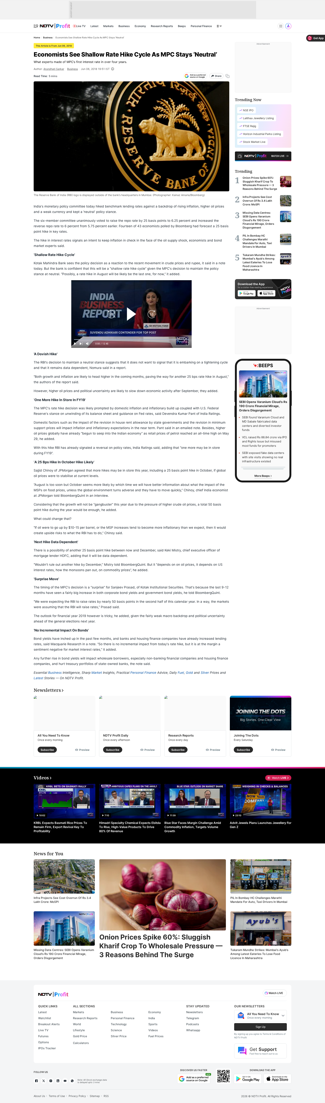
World (77, 1024)
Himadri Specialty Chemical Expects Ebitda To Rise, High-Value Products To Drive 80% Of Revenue (130, 827)
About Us (39, 1096)
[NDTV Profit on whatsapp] (72, 1081)
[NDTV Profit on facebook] (36, 1081)
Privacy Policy (77, 1096)
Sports (152, 1024)
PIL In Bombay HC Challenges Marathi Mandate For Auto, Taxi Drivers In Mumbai (258, 900)
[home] (55, 24)
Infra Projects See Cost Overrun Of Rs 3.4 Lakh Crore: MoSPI (62, 900)
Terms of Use (57, 1096)
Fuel (181, 673)
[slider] (131, 339)
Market (96, 673)
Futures (43, 1036)
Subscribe (47, 749)
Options (43, 1042)
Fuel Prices (155, 1036)
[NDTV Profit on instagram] (51, 1081)
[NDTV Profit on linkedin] (58, 1081)
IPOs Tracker (47, 1048)
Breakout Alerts (49, 1024)
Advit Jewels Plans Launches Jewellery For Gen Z (260, 825)
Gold (189, 673)
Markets (108, 26)
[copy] (227, 76)
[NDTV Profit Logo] (53, 993)
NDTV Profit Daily (115, 735)
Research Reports (162, 26)
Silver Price (119, 1036)
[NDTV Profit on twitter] (43, 1081)
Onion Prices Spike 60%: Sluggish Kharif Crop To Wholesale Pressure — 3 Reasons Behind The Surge (160, 946)
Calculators (81, 1043)
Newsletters (194, 1012)
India (151, 1018)
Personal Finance (201, 26)
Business (124, 26)
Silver (205, 673)
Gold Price (80, 1036)
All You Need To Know (53, 735)
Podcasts (192, 1024)
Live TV (81, 26)
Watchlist (44, 1018)
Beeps (182, 26)
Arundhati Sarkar (53, 68)
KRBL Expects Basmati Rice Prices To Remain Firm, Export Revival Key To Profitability (60, 827)
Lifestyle (79, 1030)
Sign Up (260, 1026)
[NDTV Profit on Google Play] (248, 1078)
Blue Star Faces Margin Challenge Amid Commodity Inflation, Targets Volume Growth (192, 827)
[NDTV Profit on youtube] (65, 1081)
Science (116, 1030)
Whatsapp (193, 1030)
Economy (140, 26)
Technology (119, 1024)
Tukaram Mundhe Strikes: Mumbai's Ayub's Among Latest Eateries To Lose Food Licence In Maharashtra (259, 954)
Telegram (192, 1018)
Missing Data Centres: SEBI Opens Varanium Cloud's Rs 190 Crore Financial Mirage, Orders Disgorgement (64, 954)
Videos (153, 1030)
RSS (106, 1096)
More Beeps (262, 475)
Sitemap (95, 1096)
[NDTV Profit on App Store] (277, 1078)
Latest (94, 26)
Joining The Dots (246, 735)
